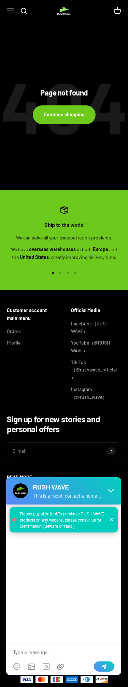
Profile (13, 343)
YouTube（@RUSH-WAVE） (91, 346)
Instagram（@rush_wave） (89, 392)
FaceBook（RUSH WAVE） (90, 327)
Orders (14, 331)
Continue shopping (64, 114)
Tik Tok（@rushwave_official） (94, 369)
